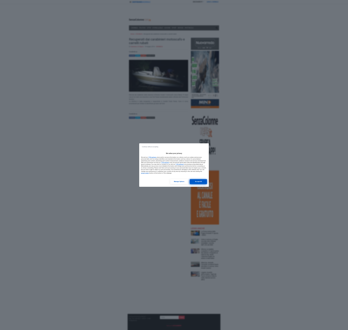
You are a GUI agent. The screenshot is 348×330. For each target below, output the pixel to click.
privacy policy (145, 173)
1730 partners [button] (152, 157)
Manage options (179, 181)
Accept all (198, 181)
